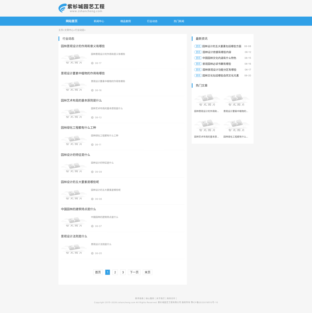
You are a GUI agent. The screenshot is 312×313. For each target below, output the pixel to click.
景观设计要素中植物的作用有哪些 (83, 73)
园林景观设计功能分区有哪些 (219, 69)
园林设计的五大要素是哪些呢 (80, 182)
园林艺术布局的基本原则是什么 (81, 100)
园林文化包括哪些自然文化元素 (220, 75)
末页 (147, 272)
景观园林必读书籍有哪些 (216, 63)
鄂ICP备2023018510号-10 (204, 302)
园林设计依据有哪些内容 (217, 52)
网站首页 (72, 21)
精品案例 (125, 21)
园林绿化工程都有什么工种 (78, 127)
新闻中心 (99, 21)
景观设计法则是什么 (74, 236)
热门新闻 (179, 21)
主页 (60, 29)
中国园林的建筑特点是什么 (78, 209)
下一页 (134, 272)
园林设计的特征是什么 (75, 154)
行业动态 (152, 21)
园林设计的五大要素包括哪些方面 (221, 46)
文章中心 (69, 29)
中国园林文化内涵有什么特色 (219, 58)
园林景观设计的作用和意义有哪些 (83, 46)
